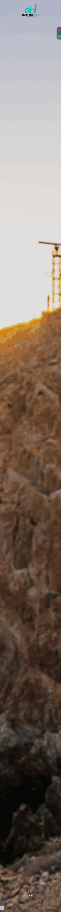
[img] (30, 456)
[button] (3, 915)
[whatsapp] (59, 36)
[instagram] (59, 29)
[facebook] (59, 33)
